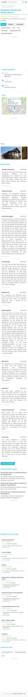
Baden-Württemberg (11, 5)
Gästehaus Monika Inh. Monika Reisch (15, 99)
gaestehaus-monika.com (10, 87)
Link (20, 497)
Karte (13, 27)
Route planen (20, 24)
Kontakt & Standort (6, 27)
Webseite (10, 24)
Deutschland (3, 5)
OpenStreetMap (23, 113)
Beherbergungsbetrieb (20, 652)
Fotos (18, 27)
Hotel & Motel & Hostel (7, 652)
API (24, 693)
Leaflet (16, 113)
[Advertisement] (14, 51)
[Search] (22, 2)
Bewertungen (5, 30)
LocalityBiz (4, 2)
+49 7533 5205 (8, 81)
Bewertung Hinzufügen (7, 33)
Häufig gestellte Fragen (15, 30)
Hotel (3, 655)
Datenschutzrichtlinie (18, 693)
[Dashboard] (26, 2)
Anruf (3, 24)
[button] (14, 107)
